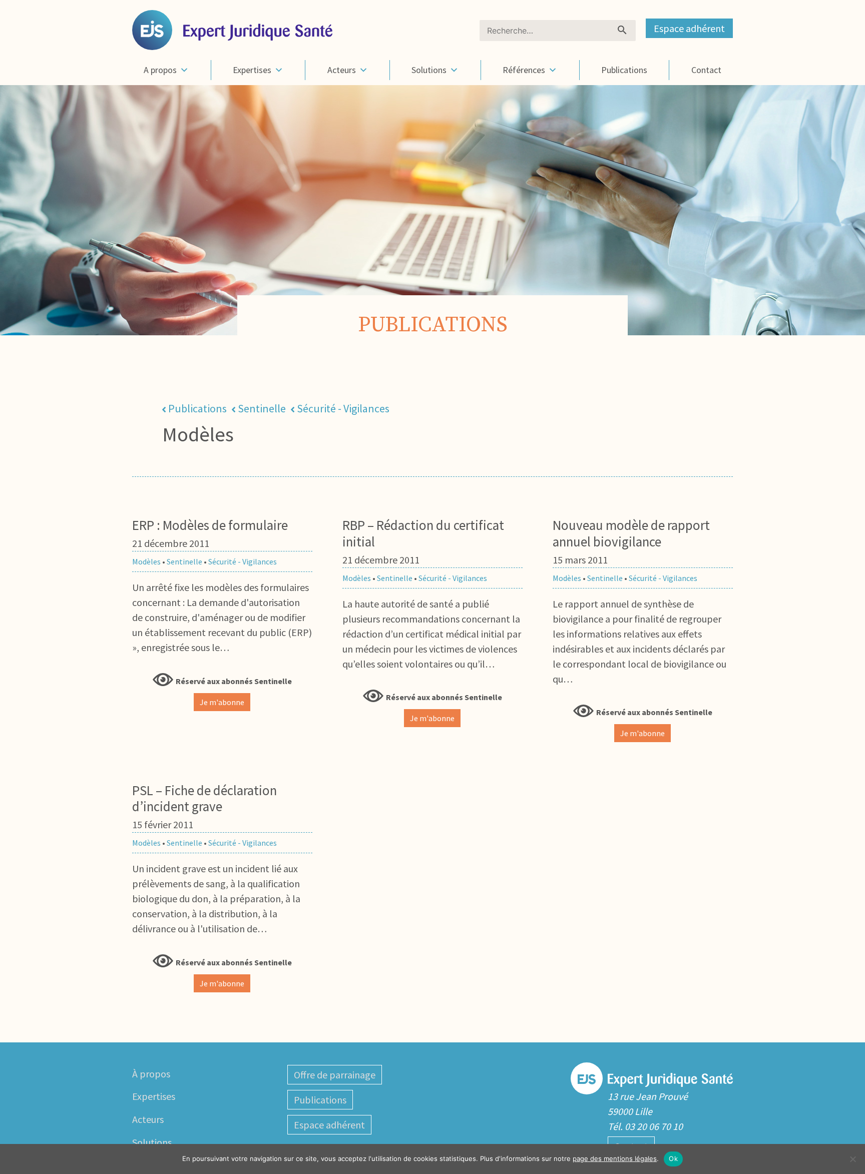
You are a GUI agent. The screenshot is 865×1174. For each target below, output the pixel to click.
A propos (160, 70)
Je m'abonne (222, 702)
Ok (673, 1158)
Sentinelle (262, 408)
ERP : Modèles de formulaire (210, 524)
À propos (151, 1073)
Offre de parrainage (334, 1074)
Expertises (252, 70)
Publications (624, 70)
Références (524, 70)
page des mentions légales (615, 1158)
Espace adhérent (689, 28)
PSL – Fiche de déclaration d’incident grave (204, 798)
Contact (706, 70)
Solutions (429, 70)
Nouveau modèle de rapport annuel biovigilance (631, 532)
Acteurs (341, 70)
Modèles (146, 561)
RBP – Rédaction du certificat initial (423, 532)
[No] (852, 1159)
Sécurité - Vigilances (343, 408)
